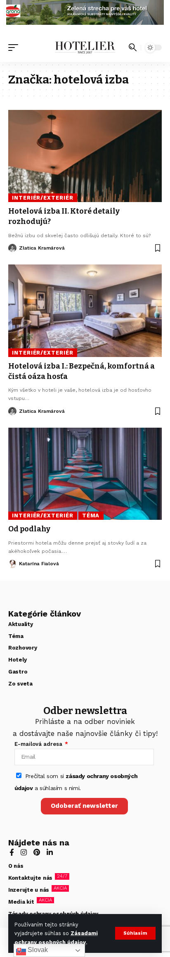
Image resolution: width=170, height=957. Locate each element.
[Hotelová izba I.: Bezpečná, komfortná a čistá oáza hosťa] (85, 310)
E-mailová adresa (39, 744)
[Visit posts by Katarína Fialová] (12, 564)
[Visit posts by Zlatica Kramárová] (12, 248)
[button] (135, 933)
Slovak (37, 949)
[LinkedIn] (49, 853)
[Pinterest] (36, 853)
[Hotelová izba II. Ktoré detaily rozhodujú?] (85, 156)
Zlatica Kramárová (42, 248)
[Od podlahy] (85, 474)
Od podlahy (29, 528)
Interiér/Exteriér (42, 198)
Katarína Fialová (39, 564)
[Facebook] (11, 853)
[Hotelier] (85, 47)
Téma (91, 515)
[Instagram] (23, 853)
